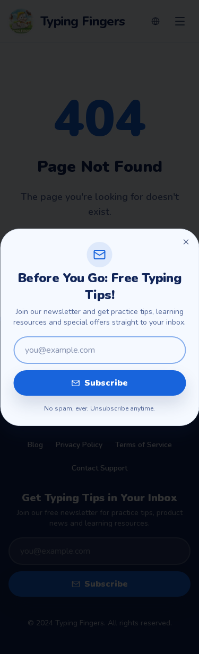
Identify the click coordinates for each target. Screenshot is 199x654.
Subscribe (106, 383)
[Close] (185, 242)
